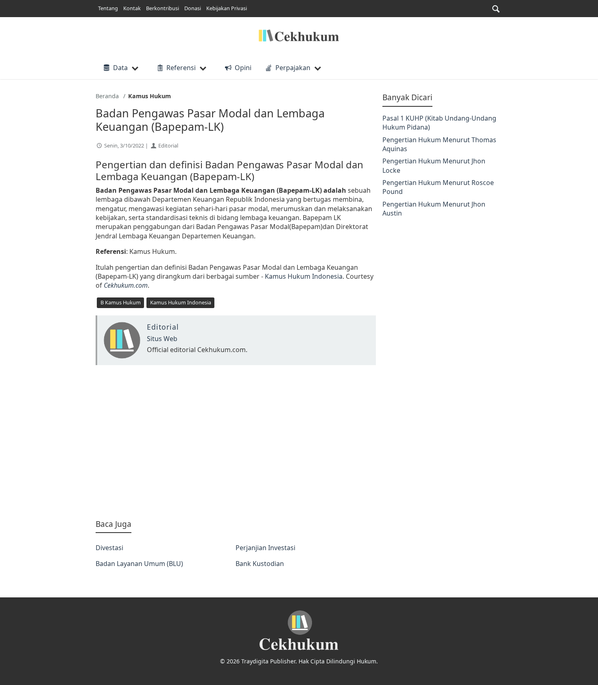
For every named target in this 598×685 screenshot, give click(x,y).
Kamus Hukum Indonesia (304, 276)
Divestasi (109, 547)
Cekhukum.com (126, 285)
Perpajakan (292, 67)
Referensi (181, 67)
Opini (243, 67)
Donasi (192, 8)
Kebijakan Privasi (226, 8)
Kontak (132, 8)
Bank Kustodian (260, 563)
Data (120, 67)
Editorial (168, 145)
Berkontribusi (162, 8)
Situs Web (162, 338)
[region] (236, 442)
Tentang (108, 8)
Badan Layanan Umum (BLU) (139, 563)
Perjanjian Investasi (265, 547)
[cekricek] (299, 630)
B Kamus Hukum (120, 302)
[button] (495, 9)
